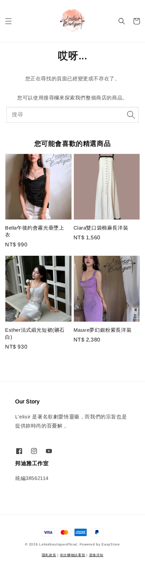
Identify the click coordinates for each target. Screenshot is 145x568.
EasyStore (111, 544)
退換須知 (96, 555)
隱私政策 (49, 555)
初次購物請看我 (72, 555)
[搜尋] (130, 114)
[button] (8, 21)
